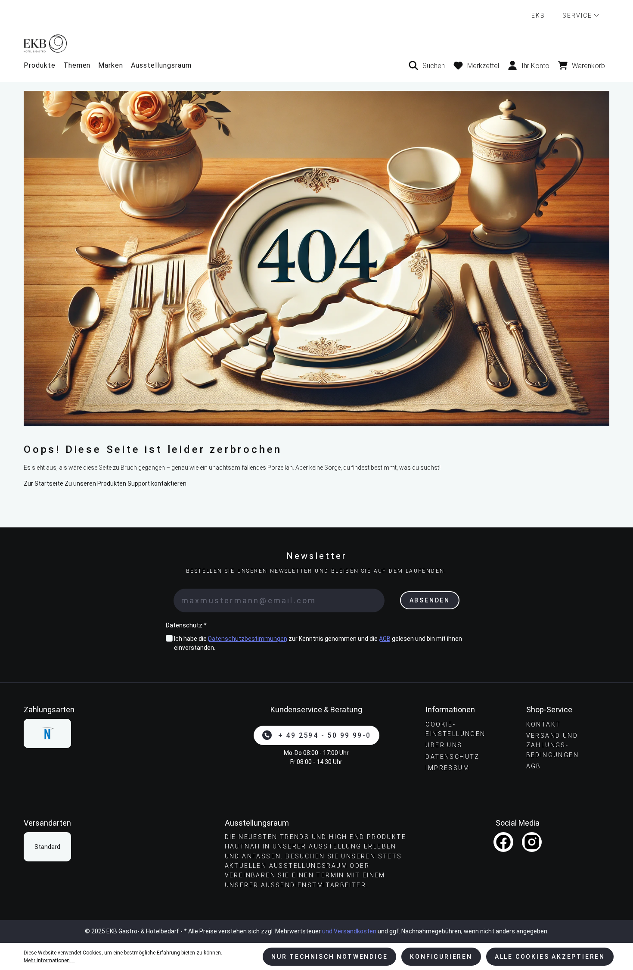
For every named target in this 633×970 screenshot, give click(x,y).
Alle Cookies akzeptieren (550, 956)
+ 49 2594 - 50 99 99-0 (324, 735)
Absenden (430, 600)
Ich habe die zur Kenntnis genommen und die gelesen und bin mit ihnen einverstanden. (318, 643)
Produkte (40, 65)
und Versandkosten (349, 931)
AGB (385, 638)
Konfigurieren (441, 956)
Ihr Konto (535, 66)
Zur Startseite (43, 483)
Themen (77, 65)
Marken (110, 65)
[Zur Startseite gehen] (316, 43)
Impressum (447, 767)
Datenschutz (452, 756)
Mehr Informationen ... (49, 961)
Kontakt (543, 724)
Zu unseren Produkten (95, 483)
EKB (538, 15)
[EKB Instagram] (532, 842)
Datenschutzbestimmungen (247, 638)
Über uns (443, 745)
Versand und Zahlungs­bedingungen (552, 745)
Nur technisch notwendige (329, 956)
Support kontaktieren (156, 483)
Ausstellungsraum (161, 65)
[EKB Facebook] (503, 842)
